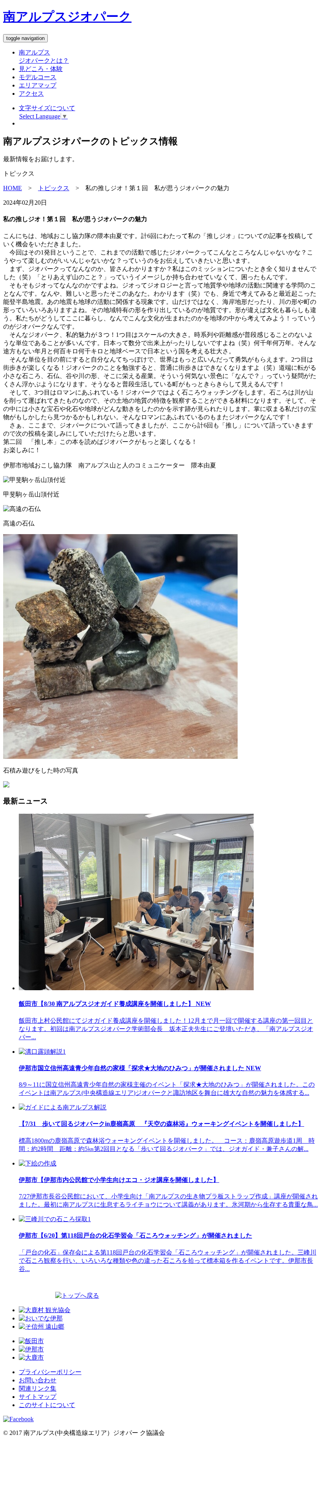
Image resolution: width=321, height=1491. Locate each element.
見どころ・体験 (41, 68)
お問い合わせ (37, 1380)
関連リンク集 (37, 1388)
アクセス (31, 93)
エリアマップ (37, 85)
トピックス (53, 188)
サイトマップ (37, 1396)
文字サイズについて (47, 108)
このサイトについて (47, 1405)
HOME (12, 188)
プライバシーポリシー (50, 1372)
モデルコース (37, 77)
